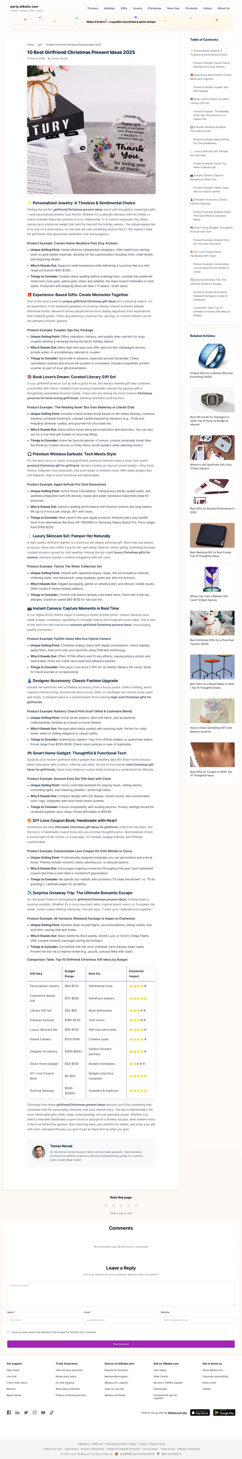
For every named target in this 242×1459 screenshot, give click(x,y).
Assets (137, 8)
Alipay (132, 1444)
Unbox (207, 8)
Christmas (154, 8)
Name (11, 1312)
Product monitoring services (71, 1395)
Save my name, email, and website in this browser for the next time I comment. (54, 1332)
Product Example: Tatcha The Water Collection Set (209, 165)
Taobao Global (157, 1444)
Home (30, 44)
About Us (224, 8)
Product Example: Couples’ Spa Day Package (210, 89)
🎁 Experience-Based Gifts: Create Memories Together (211, 76)
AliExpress (83, 1444)
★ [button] (106, 1205)
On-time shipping (65, 1382)
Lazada (143, 1444)
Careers (206, 1388)
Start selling (160, 1370)
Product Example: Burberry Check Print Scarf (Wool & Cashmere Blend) (212, 215)
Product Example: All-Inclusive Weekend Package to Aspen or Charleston (210, 296)
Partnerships (160, 1388)
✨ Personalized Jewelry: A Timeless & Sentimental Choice (208, 52)
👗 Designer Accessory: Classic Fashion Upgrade (208, 201)
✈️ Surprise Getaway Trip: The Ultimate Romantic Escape (208, 281)
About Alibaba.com (212, 1370)
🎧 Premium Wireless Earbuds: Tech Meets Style (208, 129)
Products (191, 8)
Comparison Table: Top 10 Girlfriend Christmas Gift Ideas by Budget (211, 311)
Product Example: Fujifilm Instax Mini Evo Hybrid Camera (211, 189)
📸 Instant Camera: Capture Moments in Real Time (206, 177)
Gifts (124, 8)
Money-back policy (66, 1376)
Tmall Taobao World (116, 1444)
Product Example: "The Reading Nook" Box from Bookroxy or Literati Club (211, 115)
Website (165, 1312)
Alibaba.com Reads (115, 1395)
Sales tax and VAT (114, 1388)
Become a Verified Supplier (168, 1382)
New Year (173, 8)
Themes (92, 8)
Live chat (11, 1376)
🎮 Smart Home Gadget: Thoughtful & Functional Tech (211, 229)
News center (209, 1382)
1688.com (97, 1444)
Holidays (109, 8)
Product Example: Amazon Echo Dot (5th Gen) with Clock (211, 241)
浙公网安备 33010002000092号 (137, 1454)
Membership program (116, 1376)
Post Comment (121, 1344)
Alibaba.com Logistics (116, 1382)
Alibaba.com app (177, 1412)
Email (87, 1312)
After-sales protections (68, 1388)
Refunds (11, 1388)
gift (40, 44)
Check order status (17, 1382)
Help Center (13, 1370)
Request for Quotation (116, 1370)
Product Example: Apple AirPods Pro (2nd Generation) (211, 141)
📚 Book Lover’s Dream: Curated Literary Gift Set (209, 101)
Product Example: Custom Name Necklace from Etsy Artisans (211, 64)
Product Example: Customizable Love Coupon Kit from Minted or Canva (211, 268)
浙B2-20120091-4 (171, 1454)
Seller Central (161, 1376)
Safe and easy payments (69, 1370)
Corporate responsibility (215, 1376)
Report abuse (14, 1395)
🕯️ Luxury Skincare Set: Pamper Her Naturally (209, 153)
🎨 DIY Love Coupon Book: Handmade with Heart (206, 253)
